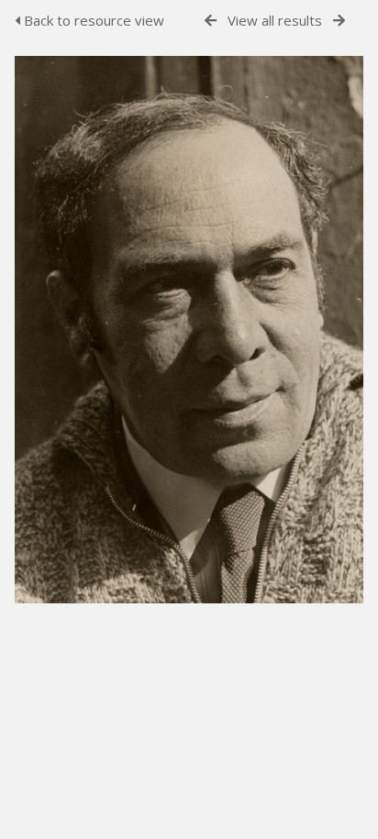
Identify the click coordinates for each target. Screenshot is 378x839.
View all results (275, 20)
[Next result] (339, 21)
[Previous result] (211, 21)
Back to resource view (92, 20)
